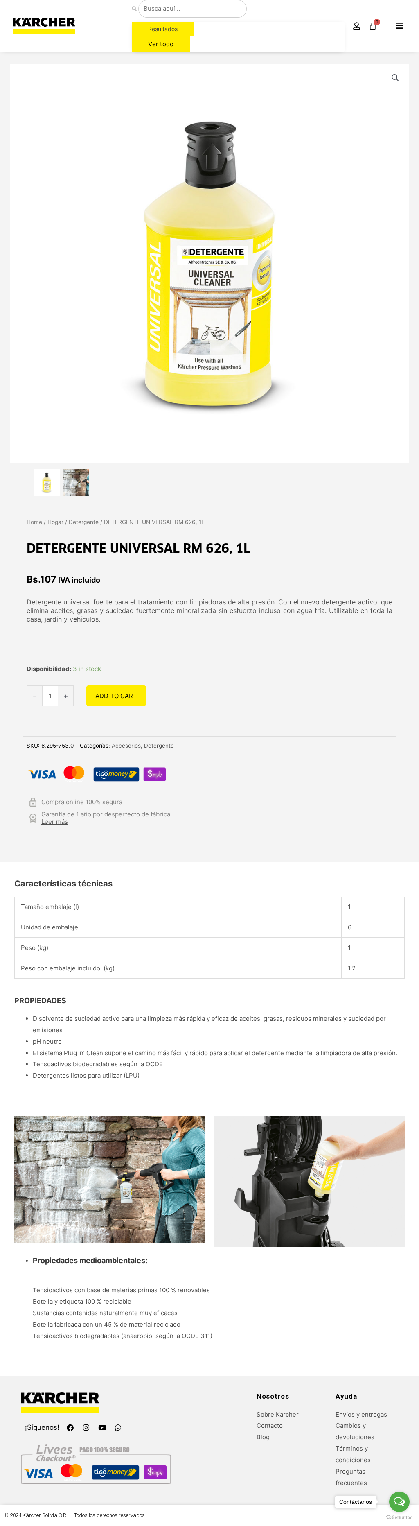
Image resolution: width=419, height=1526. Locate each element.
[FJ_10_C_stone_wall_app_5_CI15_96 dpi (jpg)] (76, 482)
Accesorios (126, 745)
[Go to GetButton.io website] (399, 1517)
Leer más (54, 821)
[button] (399, 26)
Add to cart (116, 696)
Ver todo (160, 44)
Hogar (55, 522)
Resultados (163, 28)
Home (34, 522)
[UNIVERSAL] (47, 482)
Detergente (84, 522)
